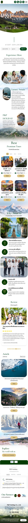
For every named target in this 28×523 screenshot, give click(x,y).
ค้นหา (22, 49)
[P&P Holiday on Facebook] (14, 464)
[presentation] (2, 322)
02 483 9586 (14, 512)
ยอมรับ (23, 520)
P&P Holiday (13, 469)
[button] (9, 348)
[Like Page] (12, 462)
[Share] (16, 462)
